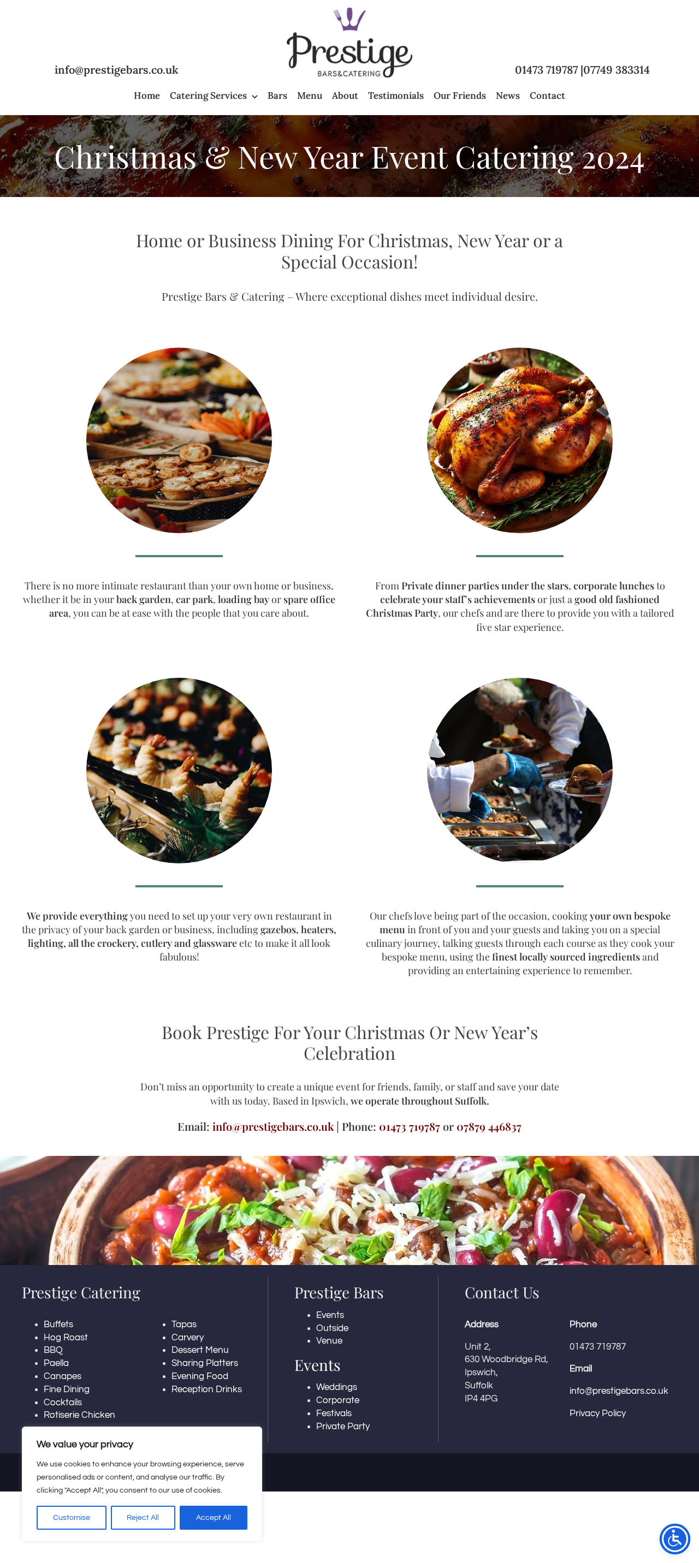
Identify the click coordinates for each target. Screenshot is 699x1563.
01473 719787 (546, 69)
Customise (71, 1518)
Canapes (62, 1376)
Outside (332, 1328)
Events (330, 1315)
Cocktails (63, 1402)
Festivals (334, 1413)
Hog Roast (66, 1338)
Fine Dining (67, 1389)
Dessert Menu (200, 1350)
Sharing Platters (204, 1363)
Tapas (184, 1324)
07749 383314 (616, 69)
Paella (56, 1363)
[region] (142, 1484)
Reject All (143, 1518)
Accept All (213, 1518)
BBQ (53, 1350)
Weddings (336, 1387)
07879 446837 (489, 1126)
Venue (329, 1341)
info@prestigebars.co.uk (117, 69)
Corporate (337, 1400)
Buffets (58, 1324)
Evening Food (199, 1376)
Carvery (187, 1338)
